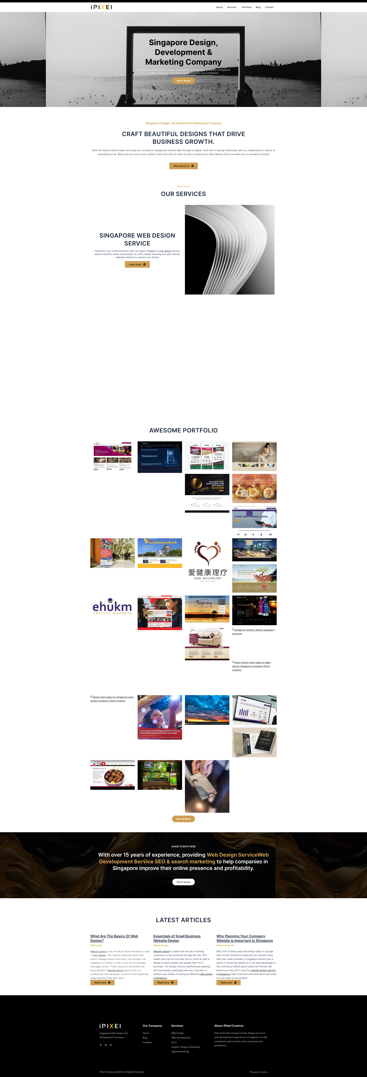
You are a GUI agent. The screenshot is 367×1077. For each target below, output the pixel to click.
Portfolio (247, 7)
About (219, 7)
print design (99, 955)
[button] (232, 7)
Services (231, 7)
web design (165, 250)
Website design (98, 951)
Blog (258, 7)
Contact (269, 7)
